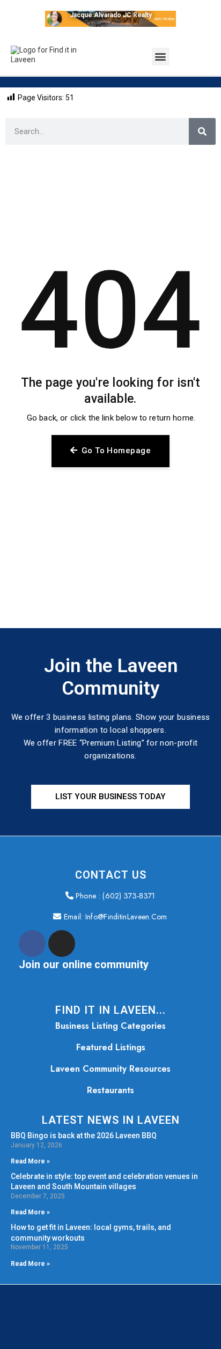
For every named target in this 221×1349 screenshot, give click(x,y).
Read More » (30, 1162)
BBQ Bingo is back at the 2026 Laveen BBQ (84, 1135)
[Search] (202, 131)
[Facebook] (32, 943)
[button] (161, 56)
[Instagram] (61, 943)
